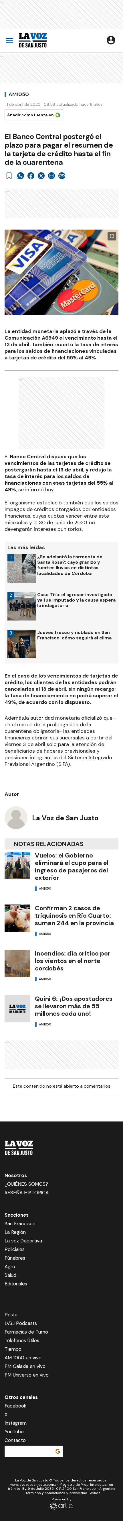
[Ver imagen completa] (112, 236)
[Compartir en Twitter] (41, 175)
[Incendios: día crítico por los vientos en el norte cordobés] (17, 963)
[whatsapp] (20, 175)
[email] (51, 175)
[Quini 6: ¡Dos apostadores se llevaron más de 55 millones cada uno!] (17, 1008)
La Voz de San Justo (65, 817)
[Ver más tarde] (9, 175)
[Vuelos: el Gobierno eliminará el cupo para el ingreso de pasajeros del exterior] (17, 865)
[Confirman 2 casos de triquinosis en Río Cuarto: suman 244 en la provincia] (17, 918)
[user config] (111, 40)
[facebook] (30, 175)
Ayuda (95, 1493)
